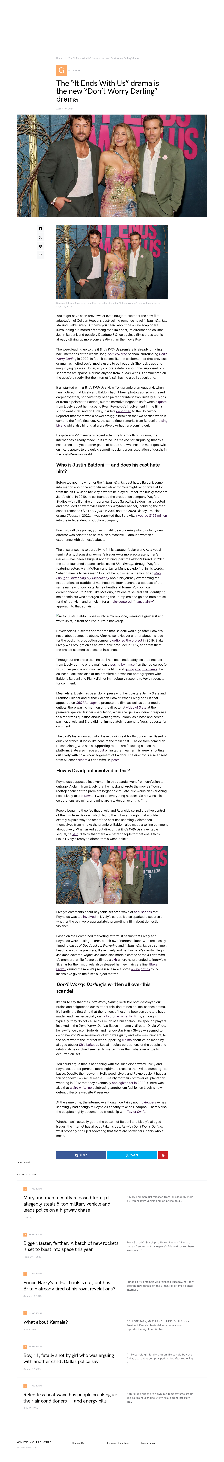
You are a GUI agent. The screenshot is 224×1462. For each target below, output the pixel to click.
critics (145, 969)
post (101, 750)
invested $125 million (151, 515)
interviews (149, 669)
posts (115, 760)
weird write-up (81, 1088)
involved (89, 917)
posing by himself (123, 664)
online (135, 969)
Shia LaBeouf (88, 1045)
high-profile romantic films (121, 1016)
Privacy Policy (148, 1443)
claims (127, 1040)
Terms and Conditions (118, 1443)
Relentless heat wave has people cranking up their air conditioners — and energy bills (70, 1398)
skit (114, 960)
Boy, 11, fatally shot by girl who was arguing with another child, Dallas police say (68, 1359)
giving (129, 669)
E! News (86, 796)
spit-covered (117, 354)
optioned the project (127, 640)
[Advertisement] (112, 23)
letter (138, 636)
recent (82, 760)
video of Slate (136, 707)
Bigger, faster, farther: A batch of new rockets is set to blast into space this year (70, 1246)
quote (162, 402)
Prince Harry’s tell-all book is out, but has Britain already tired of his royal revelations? (69, 1286)
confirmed (123, 411)
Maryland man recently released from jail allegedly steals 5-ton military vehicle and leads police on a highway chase (66, 1204)
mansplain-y (143, 602)
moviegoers (147, 1102)
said (75, 834)
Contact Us (78, 1443)
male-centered (121, 602)
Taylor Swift (136, 1112)
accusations (143, 912)
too (80, 917)
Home (59, 58)
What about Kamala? (45, 1322)
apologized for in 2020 (128, 1083)
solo (138, 669)
